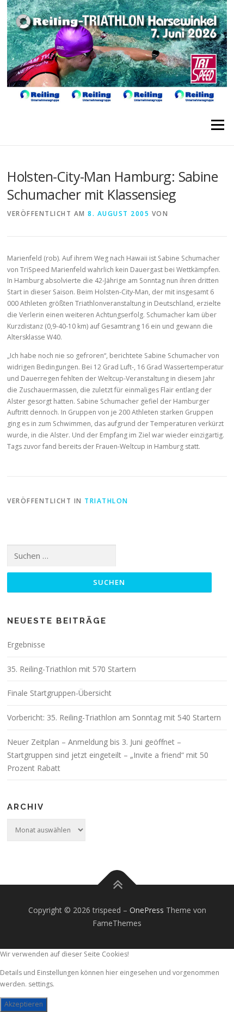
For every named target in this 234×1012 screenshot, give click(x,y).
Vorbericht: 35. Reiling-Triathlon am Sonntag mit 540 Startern (114, 717)
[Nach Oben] (117, 885)
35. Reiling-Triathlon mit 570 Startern (71, 669)
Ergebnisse (26, 644)
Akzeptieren (23, 1004)
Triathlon (106, 500)
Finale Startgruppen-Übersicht (59, 693)
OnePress (147, 910)
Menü (217, 124)
